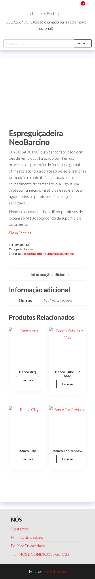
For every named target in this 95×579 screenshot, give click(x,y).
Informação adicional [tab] (49, 274)
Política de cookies (27, 537)
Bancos (28, 249)
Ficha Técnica (20, 232)
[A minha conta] (76, 6)
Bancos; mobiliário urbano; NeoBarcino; (48, 253)
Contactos (20, 528)
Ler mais (27, 380)
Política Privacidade (28, 545)
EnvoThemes (56, 571)
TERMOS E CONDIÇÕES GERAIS (40, 554)
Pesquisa (83, 43)
